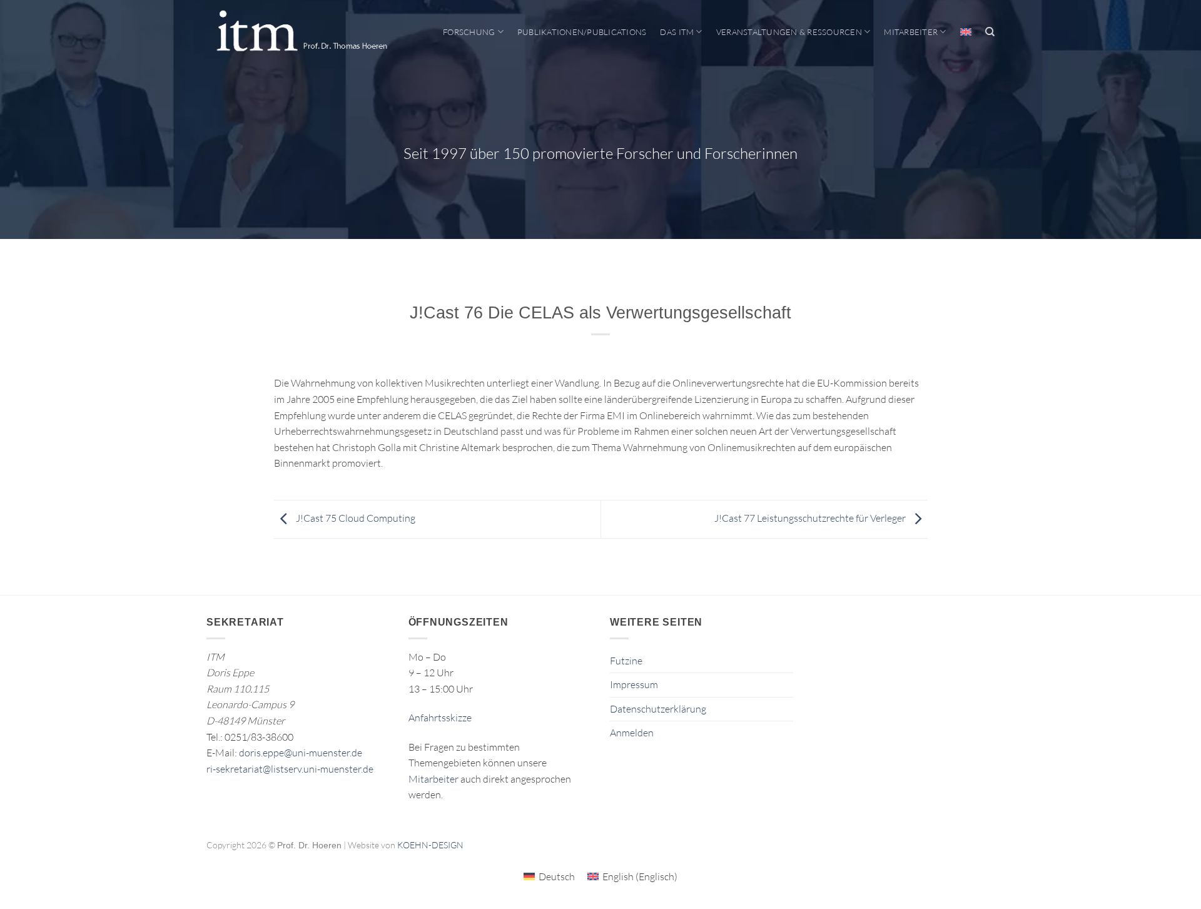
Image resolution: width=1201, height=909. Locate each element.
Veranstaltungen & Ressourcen (789, 32)
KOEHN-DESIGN (430, 845)
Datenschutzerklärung (658, 709)
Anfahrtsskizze (440, 717)
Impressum (634, 684)
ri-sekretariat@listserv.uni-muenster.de (289, 769)
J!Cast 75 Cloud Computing (354, 518)
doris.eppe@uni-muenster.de (300, 752)
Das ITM (677, 32)
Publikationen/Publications (582, 32)
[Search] (990, 32)
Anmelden (632, 732)
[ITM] (301, 32)
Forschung (469, 32)
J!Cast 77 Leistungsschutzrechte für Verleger (811, 518)
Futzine (626, 660)
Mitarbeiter (911, 32)
